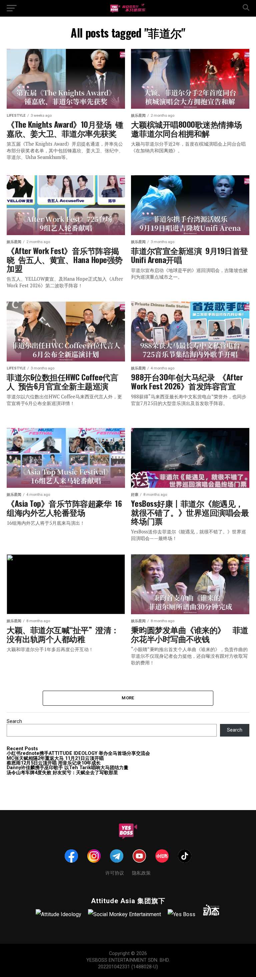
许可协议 (114, 872)
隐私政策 (141, 872)
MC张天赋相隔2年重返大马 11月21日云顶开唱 (55, 758)
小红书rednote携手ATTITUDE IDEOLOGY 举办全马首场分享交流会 (78, 753)
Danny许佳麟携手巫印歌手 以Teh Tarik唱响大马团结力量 (67, 767)
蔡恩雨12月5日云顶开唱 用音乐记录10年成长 (54, 763)
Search (14, 721)
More (128, 697)
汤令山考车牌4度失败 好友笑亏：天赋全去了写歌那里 (62, 772)
